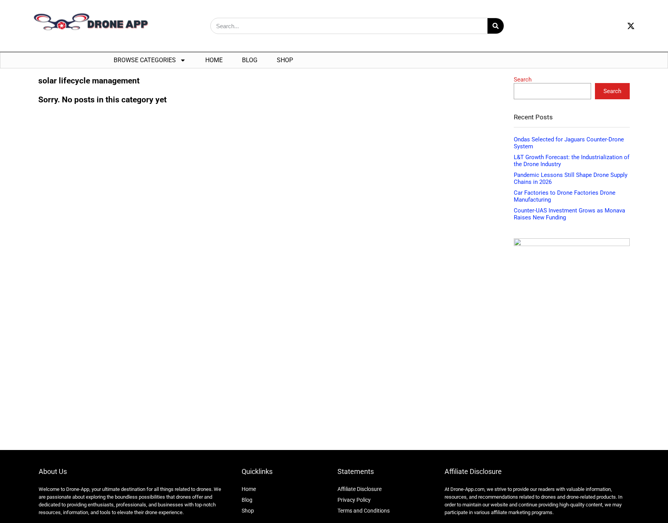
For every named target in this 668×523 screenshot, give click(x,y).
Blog (249, 60)
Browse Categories (145, 60)
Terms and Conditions (363, 511)
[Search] (495, 26)
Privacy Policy (354, 500)
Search (523, 79)
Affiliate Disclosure (359, 489)
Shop (285, 60)
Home (214, 60)
